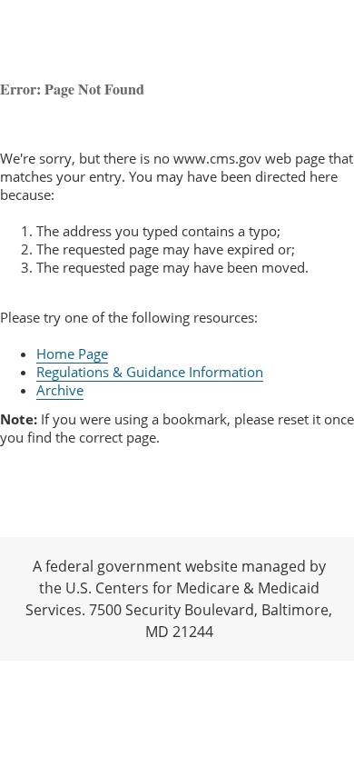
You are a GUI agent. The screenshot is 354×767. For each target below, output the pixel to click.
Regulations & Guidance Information (149, 372)
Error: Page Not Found (72, 88)
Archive (60, 390)
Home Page (72, 353)
